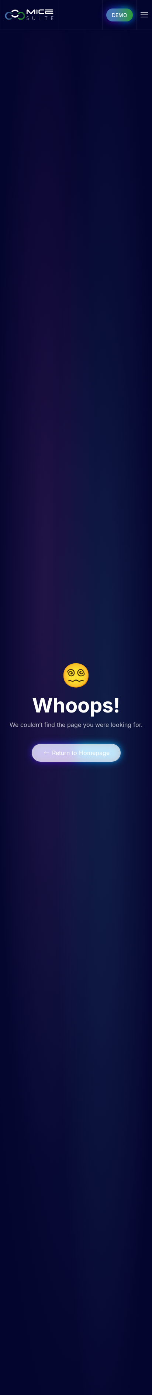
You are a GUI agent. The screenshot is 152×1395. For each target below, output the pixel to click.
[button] (144, 15)
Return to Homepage (81, 753)
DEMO (119, 15)
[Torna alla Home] (29, 15)
